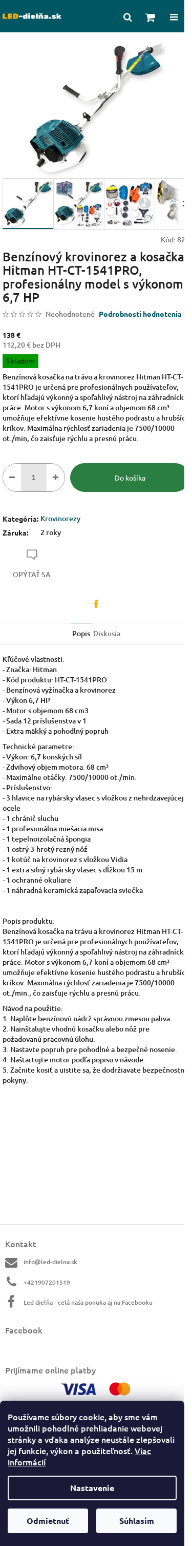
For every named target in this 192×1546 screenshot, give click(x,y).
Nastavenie (92, 1487)
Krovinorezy (60, 518)
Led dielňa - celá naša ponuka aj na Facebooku (88, 1302)
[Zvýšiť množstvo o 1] (56, 477)
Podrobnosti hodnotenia (140, 313)
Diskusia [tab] (106, 633)
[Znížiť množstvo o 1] (12, 477)
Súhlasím (136, 1520)
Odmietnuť (48, 1520)
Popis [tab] (81, 633)
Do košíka (130, 477)
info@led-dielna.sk (50, 1261)
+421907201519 (47, 1282)
